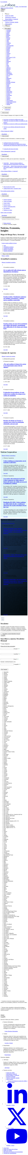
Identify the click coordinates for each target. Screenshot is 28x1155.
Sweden (8, 94)
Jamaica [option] (5, 831)
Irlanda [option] (5, 800)
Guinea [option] (5, 785)
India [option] (4, 794)
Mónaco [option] (5, 874)
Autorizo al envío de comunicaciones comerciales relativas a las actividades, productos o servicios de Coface (14, 1001)
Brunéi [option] (5, 710)
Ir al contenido (4, 1)
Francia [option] (5, 767)
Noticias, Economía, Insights (12, 1078)
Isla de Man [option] (6, 802)
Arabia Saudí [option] (6, 682)
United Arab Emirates (11, 101)
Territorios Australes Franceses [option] (10, 967)
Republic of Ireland (10, 82)
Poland (7, 79)
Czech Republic (10, 45)
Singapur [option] (5, 945)
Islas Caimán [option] (6, 809)
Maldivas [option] (5, 860)
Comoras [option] (5, 733)
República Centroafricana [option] (9, 915)
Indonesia (8, 61)
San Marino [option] (6, 930)
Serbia (7, 86)
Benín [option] (4, 700)
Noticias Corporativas (8, 249)
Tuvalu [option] (5, 980)
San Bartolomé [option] (6, 928)
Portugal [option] (5, 908)
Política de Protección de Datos (10, 1149)
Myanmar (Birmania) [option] (8, 881)
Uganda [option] (5, 983)
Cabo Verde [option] (6, 716)
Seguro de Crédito (10, 1072)
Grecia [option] (5, 776)
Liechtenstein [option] (6, 851)
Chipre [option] (5, 729)
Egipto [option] (5, 749)
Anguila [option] (5, 678)
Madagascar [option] (6, 856)
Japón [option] (4, 832)
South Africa (9, 91)
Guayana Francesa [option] (7, 783)
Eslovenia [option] (5, 755)
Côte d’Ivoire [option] (6, 740)
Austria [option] (5, 690)
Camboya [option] (5, 717)
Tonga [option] (5, 973)
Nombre (16, 648)
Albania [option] (5, 673)
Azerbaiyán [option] (6, 691)
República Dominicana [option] (8, 917)
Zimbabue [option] (5, 996)
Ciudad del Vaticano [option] (8, 730)
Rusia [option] (4, 922)
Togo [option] (4, 971)
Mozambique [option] (6, 879)
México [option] (5, 870)
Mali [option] (4, 861)
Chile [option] (4, 727)
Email (15, 659)
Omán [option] (5, 895)
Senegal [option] (5, 939)
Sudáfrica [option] (5, 951)
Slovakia (8, 88)
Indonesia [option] (5, 796)
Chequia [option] (5, 725)
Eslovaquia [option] (6, 754)
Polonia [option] (5, 907)
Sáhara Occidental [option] (7, 924)
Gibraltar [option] (5, 774)
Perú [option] (4, 904)
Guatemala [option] (6, 781)
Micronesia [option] (6, 872)
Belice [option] (5, 699)
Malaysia (8, 69)
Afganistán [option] (6, 672)
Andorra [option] (5, 676)
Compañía (16, 664)
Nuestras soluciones (7, 250)
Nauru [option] (5, 883)
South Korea (9, 92)
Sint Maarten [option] (6, 946)
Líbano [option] (5, 847)
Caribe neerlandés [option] (7, 721)
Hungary (8, 58)
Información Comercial (11, 1074)
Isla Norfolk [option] (6, 805)
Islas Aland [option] (6, 808)
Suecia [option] (5, 955)
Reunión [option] (5, 919)
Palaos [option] (5, 899)
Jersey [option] (5, 834)
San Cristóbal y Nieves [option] (8, 929)
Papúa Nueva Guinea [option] (8, 902)
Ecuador (8, 48)
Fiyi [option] (4, 766)
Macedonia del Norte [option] (8, 855)
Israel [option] (4, 828)
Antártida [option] (5, 680)
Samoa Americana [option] (7, 926)
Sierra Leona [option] (6, 943)
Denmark (8, 47)
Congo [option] (5, 734)
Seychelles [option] (6, 942)
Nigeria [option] (5, 889)
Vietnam (8, 104)
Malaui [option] (5, 858)
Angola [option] (5, 677)
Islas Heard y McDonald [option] (9, 815)
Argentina (8, 30)
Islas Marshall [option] (6, 819)
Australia (8, 31)
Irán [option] (4, 798)
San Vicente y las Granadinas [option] (10, 934)
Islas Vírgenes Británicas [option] (9, 826)
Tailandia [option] (5, 960)
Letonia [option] (5, 845)
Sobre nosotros (9, 1079)
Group (7, 56)
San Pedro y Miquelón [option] (8, 933)
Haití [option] (4, 791)
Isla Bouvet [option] (6, 801)
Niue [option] (4, 890)
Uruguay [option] (5, 984)
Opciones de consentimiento (9, 1153)
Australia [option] (5, 689)
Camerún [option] (5, 719)
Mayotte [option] (5, 869)
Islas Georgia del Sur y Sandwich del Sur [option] (12, 814)
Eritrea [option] (5, 753)
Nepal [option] (4, 885)
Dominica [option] (5, 746)
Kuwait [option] (5, 842)
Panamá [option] (5, 900)
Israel (7, 62)
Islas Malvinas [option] (6, 817)
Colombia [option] (5, 732)
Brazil (7, 36)
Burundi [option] (5, 713)
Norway (8, 75)
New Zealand (9, 74)
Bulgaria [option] (5, 711)
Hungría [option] (5, 793)
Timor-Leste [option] (6, 970)
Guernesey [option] (6, 784)
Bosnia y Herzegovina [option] (8, 706)
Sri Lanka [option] (5, 950)
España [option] (5, 757)
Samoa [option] (5, 925)
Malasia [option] (5, 857)
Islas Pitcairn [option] (6, 822)
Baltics (7, 33)
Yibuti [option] (5, 993)
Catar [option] (4, 723)
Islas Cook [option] (6, 811)
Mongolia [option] (5, 875)
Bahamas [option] (5, 693)
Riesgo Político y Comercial (12, 1075)
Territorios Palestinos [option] (8, 968)
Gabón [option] (5, 768)
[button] (6, 14)
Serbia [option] (5, 941)
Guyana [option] (5, 789)
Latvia (7, 66)
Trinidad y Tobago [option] (7, 975)
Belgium (8, 35)
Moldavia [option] (5, 873)
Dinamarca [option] (6, 745)
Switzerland (9, 95)
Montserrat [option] (6, 878)
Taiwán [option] (5, 962)
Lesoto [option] (5, 844)
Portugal (8, 80)
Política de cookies (7, 1150)
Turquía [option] (5, 979)
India (7, 60)
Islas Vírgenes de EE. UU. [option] (9, 827)
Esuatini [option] (5, 761)
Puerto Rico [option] (6, 909)
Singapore (8, 87)
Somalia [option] (5, 949)
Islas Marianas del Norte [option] (9, 818)
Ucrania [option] (5, 981)
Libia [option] (4, 849)
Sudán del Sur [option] (6, 954)
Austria (8, 32)
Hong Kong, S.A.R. (11, 57)
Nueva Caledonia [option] (7, 892)
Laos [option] (4, 843)
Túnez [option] (5, 976)
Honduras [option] (5, 792)
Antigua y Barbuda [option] (7, 681)
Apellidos (16, 654)
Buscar (17, 219)
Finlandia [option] (5, 764)
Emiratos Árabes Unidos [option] (9, 751)
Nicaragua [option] (5, 886)
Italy (7, 64)
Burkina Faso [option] (6, 712)
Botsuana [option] (5, 707)
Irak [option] (4, 797)
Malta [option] (4, 862)
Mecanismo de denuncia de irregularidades (13, 1151)
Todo (4, 245)
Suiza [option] (4, 956)
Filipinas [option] (5, 763)
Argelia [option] (5, 683)
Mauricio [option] (5, 866)
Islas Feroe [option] (6, 813)
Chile (7, 40)
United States (9, 103)
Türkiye (8, 99)
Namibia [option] (5, 882)
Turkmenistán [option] (6, 977)
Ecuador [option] (5, 747)
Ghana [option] (5, 772)
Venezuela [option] (5, 988)
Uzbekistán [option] (6, 985)
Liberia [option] (5, 848)
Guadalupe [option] (6, 779)
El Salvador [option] (6, 750)
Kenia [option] (4, 838)
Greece (8, 54)
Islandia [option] (5, 806)
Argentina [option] (5, 685)
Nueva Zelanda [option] (7, 894)
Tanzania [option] (5, 963)
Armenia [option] (5, 686)
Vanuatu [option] (5, 987)
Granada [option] (5, 775)
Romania (8, 83)
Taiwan (8, 96)
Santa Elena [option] (6, 936)
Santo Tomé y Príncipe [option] (8, 938)
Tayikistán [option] (5, 964)
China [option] (4, 728)
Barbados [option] (5, 695)
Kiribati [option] (5, 840)
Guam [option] (5, 780)
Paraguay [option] (5, 903)
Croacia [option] (5, 741)
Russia (7, 84)
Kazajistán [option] (5, 836)
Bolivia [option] (5, 704)
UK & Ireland (9, 100)
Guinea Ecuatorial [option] (7, 787)
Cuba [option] (4, 742)
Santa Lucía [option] (6, 937)
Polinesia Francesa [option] (7, 906)
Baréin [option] (5, 696)
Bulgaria (8, 37)
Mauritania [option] (6, 868)
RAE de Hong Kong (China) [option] (10, 911)
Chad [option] (4, 724)
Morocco (8, 71)
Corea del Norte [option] (7, 736)
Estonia (8, 49)
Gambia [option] (5, 770)
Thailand (8, 97)
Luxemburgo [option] (6, 853)
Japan (7, 65)
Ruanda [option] (5, 920)
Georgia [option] (5, 771)
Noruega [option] (5, 891)
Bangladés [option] (5, 694)
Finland (8, 50)
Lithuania (8, 67)
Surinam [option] (5, 958)
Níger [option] (4, 887)
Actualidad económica (8, 247)
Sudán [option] (5, 953)
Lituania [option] (5, 852)
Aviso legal (6, 1148)
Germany (8, 53)
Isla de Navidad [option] (7, 804)
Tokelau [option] (5, 972)
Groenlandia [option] (6, 777)
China (7, 41)
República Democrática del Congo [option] (11, 916)
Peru (7, 77)
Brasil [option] (4, 708)
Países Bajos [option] (6, 896)
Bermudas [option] (5, 702)
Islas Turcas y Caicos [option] (8, 825)
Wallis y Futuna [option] (7, 990)
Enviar (2, 1015)
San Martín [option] (6, 932)
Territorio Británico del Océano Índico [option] (12, 966)
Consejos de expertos (8, 248)
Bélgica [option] (5, 698)
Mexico (8, 70)
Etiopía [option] (5, 762)
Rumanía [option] (5, 921)
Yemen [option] (5, 992)
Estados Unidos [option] (7, 758)
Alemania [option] (5, 674)
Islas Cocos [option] (6, 810)
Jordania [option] (5, 835)
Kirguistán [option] (5, 839)
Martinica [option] (5, 865)
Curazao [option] (5, 744)
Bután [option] (4, 715)
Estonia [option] (5, 759)
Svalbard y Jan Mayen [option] (8, 959)
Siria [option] (4, 947)
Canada (8, 39)
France (7, 52)
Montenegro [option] (6, 877)
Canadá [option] (5, 720)
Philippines (8, 78)
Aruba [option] (5, 687)
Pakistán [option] (5, 898)
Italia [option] (4, 830)
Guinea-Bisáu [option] (6, 788)
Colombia (8, 43)
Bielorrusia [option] (6, 703)
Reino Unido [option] (6, 913)
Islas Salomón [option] (6, 823)
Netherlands (9, 73)
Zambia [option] (5, 994)
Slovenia (8, 90)
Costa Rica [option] (6, 738)
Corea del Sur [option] (6, 737)
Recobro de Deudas (10, 1076)
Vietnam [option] (5, 989)
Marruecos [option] (6, 864)
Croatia (8, 44)
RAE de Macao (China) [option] (9, 912)
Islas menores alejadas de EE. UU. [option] (11, 821)
